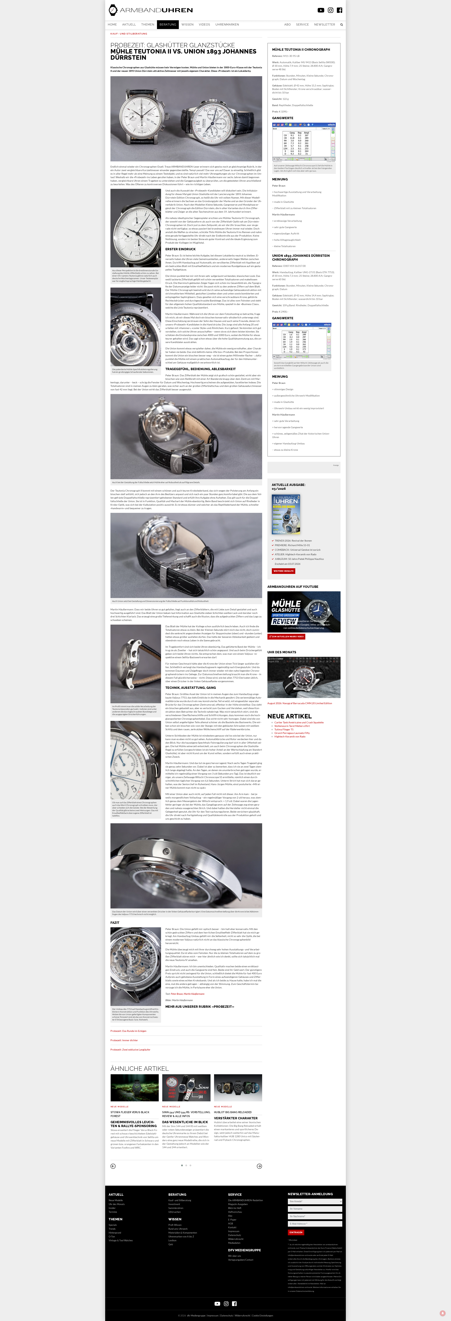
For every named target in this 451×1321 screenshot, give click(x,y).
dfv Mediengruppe (244, 1250)
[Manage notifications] (443, 1313)
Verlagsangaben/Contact (240, 1259)
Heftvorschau (235, 1211)
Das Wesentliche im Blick (186, 1117)
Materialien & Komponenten (182, 1232)
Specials (113, 1225)
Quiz (170, 1244)
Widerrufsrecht (235, 1239)
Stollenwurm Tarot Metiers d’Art (292, 725)
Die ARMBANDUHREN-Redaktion (245, 1200)
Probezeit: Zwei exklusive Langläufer (130, 1049)
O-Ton (112, 1236)
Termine (113, 1211)
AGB (230, 1223)
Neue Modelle (120, 1107)
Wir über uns (234, 1255)
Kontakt (232, 1227)
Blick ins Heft (234, 1208)
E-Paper (232, 1219)
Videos (204, 24)
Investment (174, 1204)
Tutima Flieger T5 (284, 729)
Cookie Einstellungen (262, 1315)
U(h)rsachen (174, 1211)
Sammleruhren (175, 1208)
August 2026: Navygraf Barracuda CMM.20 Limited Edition (299, 703)
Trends (112, 1228)
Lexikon (172, 1240)
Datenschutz (234, 1235)
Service (302, 24)
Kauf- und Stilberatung (128, 33)
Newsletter (324, 24)
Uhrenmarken (227, 24)
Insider (112, 1208)
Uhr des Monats (117, 1204)
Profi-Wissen (174, 1225)
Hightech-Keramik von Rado (289, 736)
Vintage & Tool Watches (121, 1240)
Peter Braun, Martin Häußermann (187, 993)
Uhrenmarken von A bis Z (181, 1236)
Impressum (233, 1231)
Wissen (187, 24)
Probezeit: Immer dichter (124, 1040)
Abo (287, 24)
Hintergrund (115, 1232)
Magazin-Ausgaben (238, 1204)
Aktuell (129, 24)
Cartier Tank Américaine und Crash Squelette (299, 722)
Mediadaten (234, 1242)
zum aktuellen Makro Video (287, 637)
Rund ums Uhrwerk (178, 1228)
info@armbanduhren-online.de (300, 1255)
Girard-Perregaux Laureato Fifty (292, 732)
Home (112, 24)
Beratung (168, 24)
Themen (147, 24)
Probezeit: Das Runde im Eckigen (128, 1030)
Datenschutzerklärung (305, 1291)
